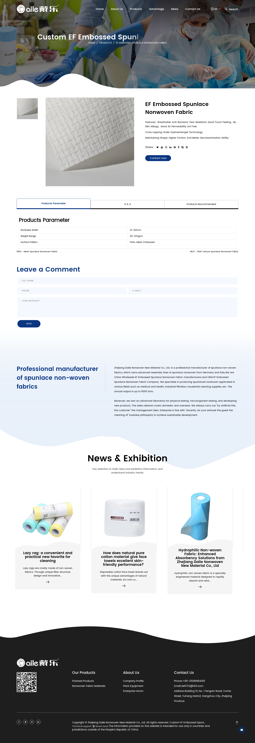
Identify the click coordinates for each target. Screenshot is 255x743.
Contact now (158, 158)
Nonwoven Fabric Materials (88, 686)
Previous (129, 485)
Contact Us (192, 9)
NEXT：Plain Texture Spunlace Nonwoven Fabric (214, 251)
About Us (117, 9)
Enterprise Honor (133, 691)
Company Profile (133, 681)
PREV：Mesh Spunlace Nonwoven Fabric (37, 251)
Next (129, 595)
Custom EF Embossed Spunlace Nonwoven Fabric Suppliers (188, 723)
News (174, 9)
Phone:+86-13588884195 (189, 681)
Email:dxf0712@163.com (188, 686)
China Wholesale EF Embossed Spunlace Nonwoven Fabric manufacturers (157, 377)
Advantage (156, 9)
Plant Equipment (133, 686)
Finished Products (83, 681)
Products (136, 9)
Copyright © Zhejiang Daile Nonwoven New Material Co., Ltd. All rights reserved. (121, 723)
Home (100, 9)
